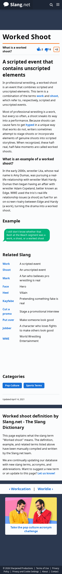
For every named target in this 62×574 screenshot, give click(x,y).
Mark (6, 278)
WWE (6, 339)
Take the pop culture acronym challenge (31, 529)
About (45, 571)
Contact (54, 571)
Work (6, 264)
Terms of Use (42, 568)
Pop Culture (12, 385)
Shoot (7, 270)
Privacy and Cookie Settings (25, 571)
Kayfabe (8, 301)
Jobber (7, 328)
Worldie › (45, 489)
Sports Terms (34, 385)
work (40, 96)
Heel (6, 293)
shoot (54, 96)
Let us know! (46, 473)
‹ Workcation (20, 489)
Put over (8, 320)
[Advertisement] (31, 19)
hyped (30, 125)
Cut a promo (7, 311)
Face (6, 286)
